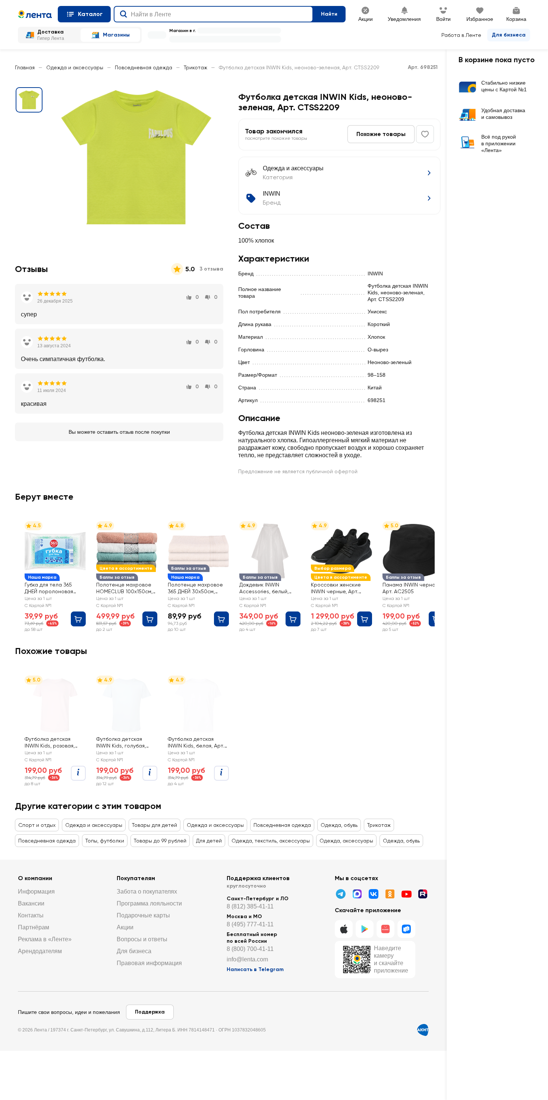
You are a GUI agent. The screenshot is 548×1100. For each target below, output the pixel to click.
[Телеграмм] (341, 894)
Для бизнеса (509, 35)
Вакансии (31, 903)
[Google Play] (365, 929)
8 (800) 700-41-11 (250, 949)
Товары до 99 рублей (160, 841)
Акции (125, 927)
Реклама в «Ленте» (45, 939)
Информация (36, 891)
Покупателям (136, 878)
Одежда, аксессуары (346, 841)
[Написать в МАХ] (357, 894)
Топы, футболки (104, 841)
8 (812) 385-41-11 (250, 906)
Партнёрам (33, 927)
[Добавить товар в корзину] (78, 618)
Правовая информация (149, 963)
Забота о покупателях (147, 891)
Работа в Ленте (461, 35)
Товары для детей (154, 825)
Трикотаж (195, 67)
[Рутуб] (423, 894)
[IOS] (344, 929)
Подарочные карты (143, 915)
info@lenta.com (247, 959)
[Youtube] (406, 894)
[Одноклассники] (390, 894)
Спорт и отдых (37, 825)
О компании (35, 878)
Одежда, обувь (339, 825)
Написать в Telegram (255, 969)
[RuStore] (406, 929)
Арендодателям (40, 951)
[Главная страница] (35, 14)
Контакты (31, 915)
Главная (25, 67)
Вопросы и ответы (142, 939)
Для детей (209, 841)
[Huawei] (385, 929)
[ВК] (373, 894)
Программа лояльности (149, 903)
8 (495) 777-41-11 (250, 924)
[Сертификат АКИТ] (423, 1030)
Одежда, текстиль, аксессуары (271, 841)
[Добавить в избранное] (425, 134)
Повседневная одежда (143, 67)
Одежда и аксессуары (74, 67)
